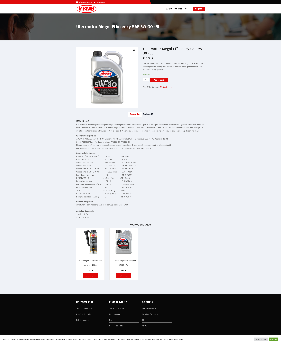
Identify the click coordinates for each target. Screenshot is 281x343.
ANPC (144, 326)
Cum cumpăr (114, 314)
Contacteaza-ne (149, 308)
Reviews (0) (148, 114)
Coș (187, 9)
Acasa (169, 9)
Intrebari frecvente (150, 314)
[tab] (135, 114)
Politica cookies (82, 320)
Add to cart (159, 80)
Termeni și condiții (84, 308)
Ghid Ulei (179, 9)
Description (135, 114)
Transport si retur (116, 308)
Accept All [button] (273, 339)
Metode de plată (116, 326)
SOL (144, 320)
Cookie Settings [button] (261, 339)
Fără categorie (166, 87)
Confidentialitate (83, 314)
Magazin (198, 9)
